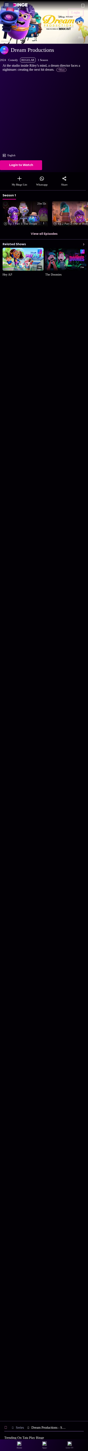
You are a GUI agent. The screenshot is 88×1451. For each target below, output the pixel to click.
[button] (26, 214)
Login (75, 12)
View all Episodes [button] (44, 234)
